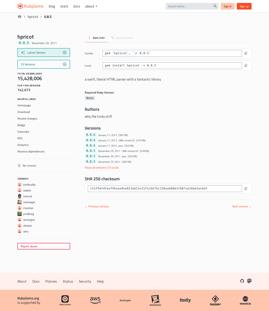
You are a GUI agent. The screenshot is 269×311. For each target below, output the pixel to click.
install (88, 66)
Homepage (24, 105)
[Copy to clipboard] (246, 53)
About (22, 281)
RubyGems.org (28, 298)
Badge (21, 125)
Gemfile (89, 53)
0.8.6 (90, 135)
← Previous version (97, 206)
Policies (51, 281)
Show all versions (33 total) (102, 167)
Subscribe (23, 131)
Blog (52, 6)
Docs (76, 6)
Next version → (242, 206)
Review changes (27, 118)
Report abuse (29, 246)
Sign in (228, 6)
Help (100, 281)
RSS (20, 138)
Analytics (23, 145)
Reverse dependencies (31, 151)
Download (23, 112)
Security (85, 281)
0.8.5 (90, 151)
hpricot (33, 16)
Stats (64, 6)
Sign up (244, 6)
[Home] (20, 17)
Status (68, 281)
